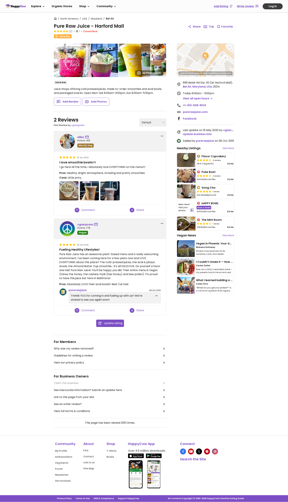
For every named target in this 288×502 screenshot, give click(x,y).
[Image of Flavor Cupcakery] (186, 160)
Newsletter (61, 474)
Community (104, 6)
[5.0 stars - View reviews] (61, 31)
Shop (82, 6)
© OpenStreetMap (209, 73)
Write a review (204, 207)
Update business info (197, 134)
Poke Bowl (208, 172)
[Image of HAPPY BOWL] (186, 207)
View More (228, 148)
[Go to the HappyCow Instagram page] (215, 451)
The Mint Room (212, 220)
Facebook (189, 119)
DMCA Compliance (104, 498)
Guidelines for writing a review (73, 355)
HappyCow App (141, 443)
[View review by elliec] (67, 141)
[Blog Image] (186, 248)
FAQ (85, 450)
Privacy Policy (64, 498)
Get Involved (62, 480)
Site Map (88, 468)
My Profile (61, 450)
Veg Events (61, 462)
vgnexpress (77, 125)
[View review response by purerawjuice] (63, 292)
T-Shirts (111, 450)
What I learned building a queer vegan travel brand (231, 280)
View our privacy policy (69, 362)
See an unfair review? (68, 404)
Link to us (89, 462)
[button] (205, 56)
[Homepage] (15, 6)
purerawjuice (78, 290)
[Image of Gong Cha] (186, 191)
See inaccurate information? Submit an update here (88, 390)
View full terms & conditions (72, 411)
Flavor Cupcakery (214, 156)
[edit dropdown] (156, 296)
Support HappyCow (128, 498)
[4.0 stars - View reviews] (204, 160)
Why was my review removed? (74, 348)
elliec (80, 137)
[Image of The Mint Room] (186, 224)
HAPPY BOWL (210, 203)
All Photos (152, 73)
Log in (273, 6)
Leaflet (183, 73)
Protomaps (193, 73)
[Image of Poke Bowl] (186, 176)
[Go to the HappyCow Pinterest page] (207, 451)
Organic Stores (62, 6)
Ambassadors (63, 456)
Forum (59, 468)
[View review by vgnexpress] (67, 229)
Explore (36, 6)
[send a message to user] (88, 137)
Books (110, 456)
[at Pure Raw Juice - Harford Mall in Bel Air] (68, 190)
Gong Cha (208, 188)
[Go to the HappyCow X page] (199, 451)
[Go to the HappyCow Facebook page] (183, 451)
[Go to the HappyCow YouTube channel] (191, 451)
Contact (88, 456)
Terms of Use (83, 498)
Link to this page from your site (74, 397)
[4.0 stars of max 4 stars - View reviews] (204, 175)
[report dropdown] (162, 136)
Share (197, 27)
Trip (211, 27)
